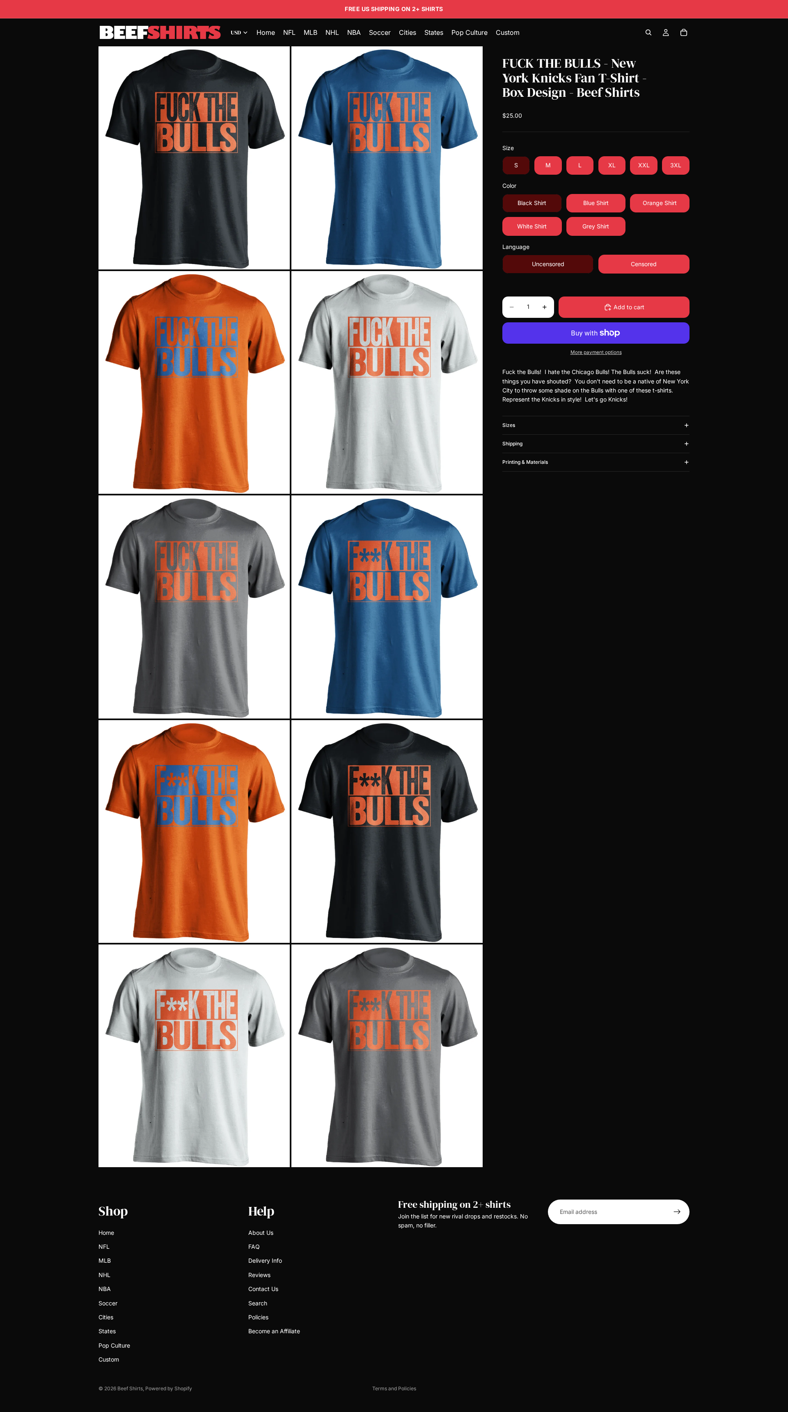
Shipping (512, 443)
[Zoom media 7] (194, 831)
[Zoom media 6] (387, 606)
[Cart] (684, 32)
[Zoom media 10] (387, 1055)
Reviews (259, 1274)
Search (257, 1302)
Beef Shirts (130, 1388)
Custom (108, 1359)
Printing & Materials (525, 462)
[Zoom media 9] (194, 1055)
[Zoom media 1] (194, 157)
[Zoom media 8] (387, 831)
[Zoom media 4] (387, 382)
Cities (105, 1316)
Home (106, 1232)
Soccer (107, 1302)
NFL (104, 1246)
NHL (104, 1274)
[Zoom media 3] (194, 382)
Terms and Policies (394, 1388)
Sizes (508, 425)
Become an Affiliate (274, 1331)
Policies (258, 1316)
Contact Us (263, 1288)
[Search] (648, 32)
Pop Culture (114, 1344)
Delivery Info (265, 1260)
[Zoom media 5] (194, 606)
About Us (260, 1232)
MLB (104, 1260)
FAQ (254, 1246)
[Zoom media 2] (387, 157)
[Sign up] (677, 1211)
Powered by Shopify (168, 1388)
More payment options (596, 352)
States (107, 1331)
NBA (104, 1288)
